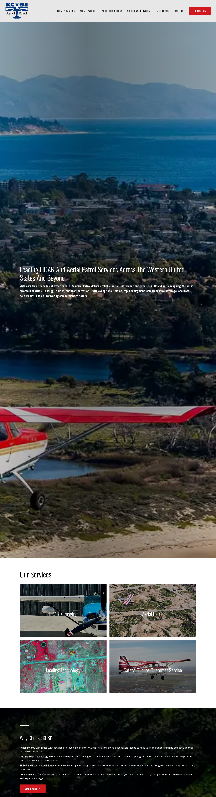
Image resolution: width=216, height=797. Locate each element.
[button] (33, 788)
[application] (151, 11)
